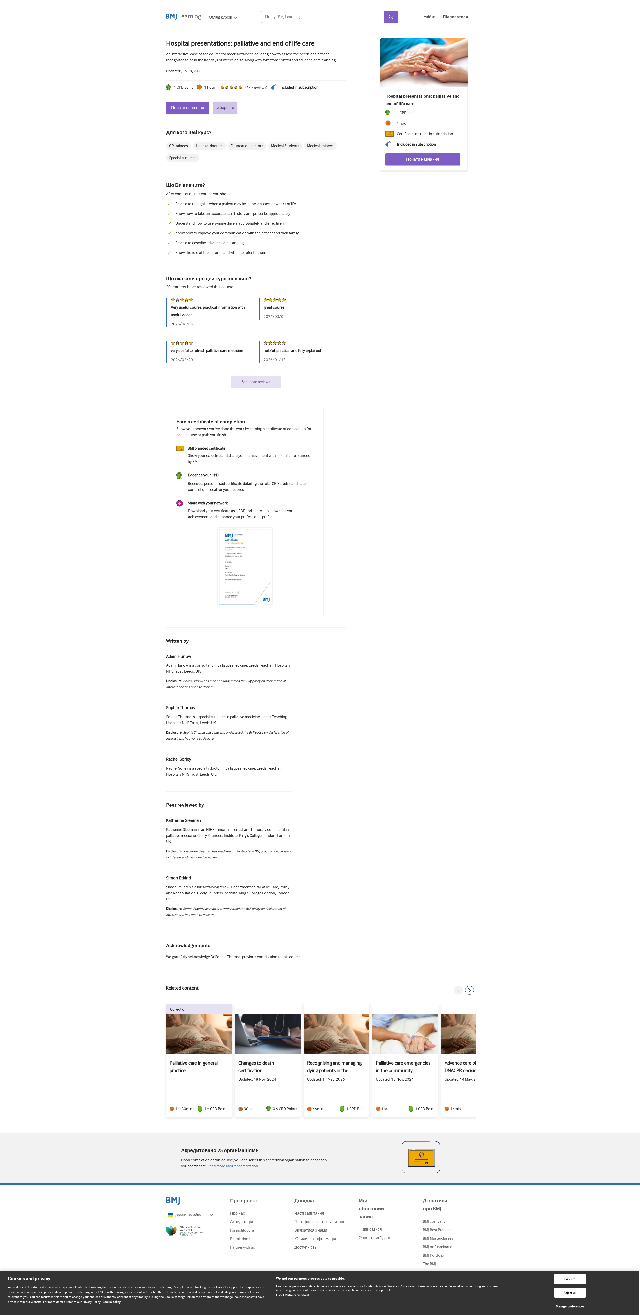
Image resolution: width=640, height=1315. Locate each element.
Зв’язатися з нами (310, 1230)
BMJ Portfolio (433, 1255)
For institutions (242, 1230)
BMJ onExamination (439, 1247)
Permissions (240, 1239)
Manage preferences (570, 1306)
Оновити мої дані (374, 1238)
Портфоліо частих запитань (319, 1222)
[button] (458, 990)
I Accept (570, 1279)
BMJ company (434, 1221)
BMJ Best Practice (437, 1230)
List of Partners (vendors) (292, 1295)
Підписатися (370, 1229)
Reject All (570, 1293)
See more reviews (256, 382)
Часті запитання (309, 1213)
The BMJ (429, 1264)
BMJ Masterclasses (438, 1238)
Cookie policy (112, 1302)
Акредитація (241, 1222)
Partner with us (242, 1247)
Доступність (305, 1247)
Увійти (430, 17)
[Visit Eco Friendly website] (190, 1232)
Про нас (237, 1213)
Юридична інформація (315, 1239)
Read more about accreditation (232, 1166)
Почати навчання (187, 108)
